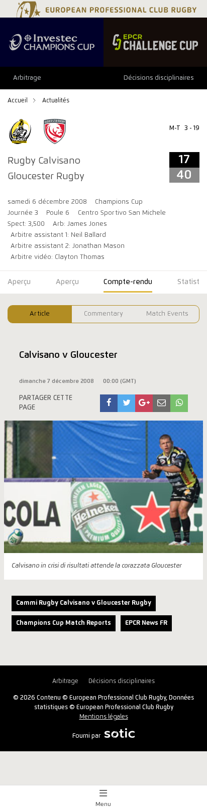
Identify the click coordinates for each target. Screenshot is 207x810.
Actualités (55, 100)
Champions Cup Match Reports (63, 623)
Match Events (167, 314)
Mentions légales (103, 717)
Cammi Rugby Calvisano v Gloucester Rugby (83, 603)
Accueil (18, 100)
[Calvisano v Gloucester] (109, 403)
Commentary (103, 314)
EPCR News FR (146, 623)
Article (40, 314)
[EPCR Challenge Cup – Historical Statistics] (155, 42)
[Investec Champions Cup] (52, 42)
